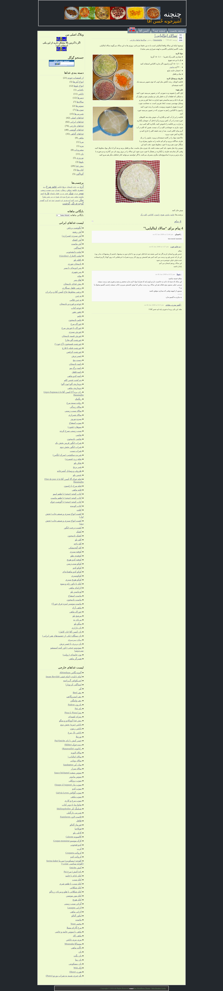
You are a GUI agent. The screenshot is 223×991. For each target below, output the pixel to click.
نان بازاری (77, 627)
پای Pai (78, 708)
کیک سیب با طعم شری (70, 883)
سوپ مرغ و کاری (73, 800)
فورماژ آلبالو (76, 824)
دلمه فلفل (77, 372)
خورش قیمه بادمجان (72, 336)
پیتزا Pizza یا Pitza (73, 712)
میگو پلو (78, 624)
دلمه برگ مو (76, 368)
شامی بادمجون (74, 439)
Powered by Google (61, 65)
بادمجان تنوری (75, 264)
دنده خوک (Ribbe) (73, 744)
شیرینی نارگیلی (74, 812)
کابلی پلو (77, 832)
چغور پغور (77, 312)
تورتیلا (79, 736)
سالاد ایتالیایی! (165, 35)
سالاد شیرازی (75, 415)
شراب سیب (76, 451)
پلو (54, 197)
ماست (81, 197)
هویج (162, 215)
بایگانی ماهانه (77, 215)
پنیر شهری (77, 272)
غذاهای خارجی (135, 40)
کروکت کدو (76, 856)
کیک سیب (77, 879)
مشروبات (79, 150)
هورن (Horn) (75, 972)
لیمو (42, 193)
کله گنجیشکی (75, 547)
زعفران (57, 190)
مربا (82, 142)
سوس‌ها (80, 106)
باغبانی (80, 89)
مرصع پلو (77, 616)
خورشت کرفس (74, 352)
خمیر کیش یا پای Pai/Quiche (68, 740)
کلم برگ (144, 215)
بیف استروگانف (74, 696)
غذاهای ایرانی (77, 122)
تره (44, 187)
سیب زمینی (46, 190)
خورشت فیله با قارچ (72, 348)
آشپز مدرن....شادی (173, 305)
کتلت (79, 510)
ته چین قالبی (75, 300)
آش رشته (77, 232)
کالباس (150, 215)
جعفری (80, 190)
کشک (52, 200)
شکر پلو (78, 463)
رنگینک (78, 399)
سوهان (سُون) (75, 427)
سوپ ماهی (76, 796)
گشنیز (42, 200)
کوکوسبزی (76, 575)
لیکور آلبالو (76, 915)
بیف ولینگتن (76, 700)
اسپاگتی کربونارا (74, 684)
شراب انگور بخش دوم (71, 447)
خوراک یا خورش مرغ (72, 328)
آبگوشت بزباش (74, 228)
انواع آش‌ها (78, 81)
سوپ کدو (77, 788)
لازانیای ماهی (75, 587)
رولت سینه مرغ (74, 403)
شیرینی (62, 193)
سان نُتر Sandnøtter (72, 764)
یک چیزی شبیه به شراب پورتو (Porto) (64, 975)
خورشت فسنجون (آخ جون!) (68, 344)
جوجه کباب (76, 308)
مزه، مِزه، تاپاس (74, 939)
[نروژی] (132, 30)
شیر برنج (77, 467)
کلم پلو (78, 539)
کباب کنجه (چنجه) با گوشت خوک (66, 502)
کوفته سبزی (76, 551)
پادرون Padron (75, 704)
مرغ (68, 197)
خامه (172, 215)
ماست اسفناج (75, 595)
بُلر (80, 688)
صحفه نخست (177, 30)
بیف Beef (77, 692)
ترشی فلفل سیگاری (72, 288)
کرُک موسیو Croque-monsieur (67, 840)
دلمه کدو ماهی (74, 376)
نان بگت (78, 955)
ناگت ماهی (76, 947)
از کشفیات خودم (76, 78)
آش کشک (77, 240)
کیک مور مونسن (74, 895)
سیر (81, 193)
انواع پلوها (79, 86)
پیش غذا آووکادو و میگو (70, 720)
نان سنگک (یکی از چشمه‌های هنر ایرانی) (62, 636)
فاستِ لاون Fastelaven (71, 816)
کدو (72, 200)
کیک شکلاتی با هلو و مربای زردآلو (65, 891)
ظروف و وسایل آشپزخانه (69, 471)
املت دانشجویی (74, 252)
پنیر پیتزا (46, 196)
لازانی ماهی (76, 911)
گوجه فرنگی (77, 203)
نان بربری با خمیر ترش (70, 644)
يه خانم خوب (175, 247)
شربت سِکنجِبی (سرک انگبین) (67, 455)
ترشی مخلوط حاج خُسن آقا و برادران (63, 292)
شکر (71, 193)
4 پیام (177, 221)
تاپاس (81, 94)
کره (62, 200)
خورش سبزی (75, 332)
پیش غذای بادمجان (72, 284)
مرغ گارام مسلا (74, 927)
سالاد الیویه (76, 752)
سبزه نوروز (76, 419)
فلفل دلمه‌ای (54, 193)
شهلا (178, 274)
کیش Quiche (75, 867)
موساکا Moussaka (73, 943)
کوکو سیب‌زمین (74, 563)
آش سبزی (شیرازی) (72, 236)
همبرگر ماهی (75, 658)
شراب (76, 193)
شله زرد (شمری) (73, 459)
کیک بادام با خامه (73, 875)
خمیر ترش (77, 356)
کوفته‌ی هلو (76, 555)
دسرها (80, 97)
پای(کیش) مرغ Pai (73, 871)
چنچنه (172, 14)
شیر (66, 193)
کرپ (79, 848)
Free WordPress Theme (141, 988)
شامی (79, 435)
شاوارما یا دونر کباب (72, 804)
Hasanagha (157, 40)
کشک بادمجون (75, 535)
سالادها (143, 40)
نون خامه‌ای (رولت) (72, 654)
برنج (64, 187)
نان (82, 154)
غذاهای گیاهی (77, 134)
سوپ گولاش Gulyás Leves (69, 792)
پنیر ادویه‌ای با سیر (73, 268)
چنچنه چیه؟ (159, 30)
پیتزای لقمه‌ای (75, 716)
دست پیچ (77, 360)
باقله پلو (78, 260)
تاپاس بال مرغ (75, 732)
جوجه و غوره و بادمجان (70, 304)
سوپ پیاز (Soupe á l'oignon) (68, 784)
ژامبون (157, 215)
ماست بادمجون (74, 599)
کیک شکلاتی (76, 887)
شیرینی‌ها (79, 114)
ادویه (78, 187)
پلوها (81, 162)
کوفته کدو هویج (74, 559)
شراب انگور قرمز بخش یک (68, 443)
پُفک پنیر (78, 280)
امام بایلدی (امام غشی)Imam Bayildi (64, 676)
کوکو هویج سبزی (73, 579)
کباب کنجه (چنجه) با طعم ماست (66, 498)
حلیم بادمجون (75, 320)
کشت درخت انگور (73, 527)
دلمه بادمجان (75, 364)
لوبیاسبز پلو (76, 591)
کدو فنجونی (76, 845)
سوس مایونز (75, 776)
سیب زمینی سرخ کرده (71, 431)
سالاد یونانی (76, 760)
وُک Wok (78, 967)
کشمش (57, 200)
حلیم (79, 316)
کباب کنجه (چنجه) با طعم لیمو (67, 494)
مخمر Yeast (76, 923)
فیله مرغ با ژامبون (73, 486)
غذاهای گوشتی (76, 130)
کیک (50, 200)
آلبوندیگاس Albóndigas (71, 672)
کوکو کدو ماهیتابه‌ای (72, 571)
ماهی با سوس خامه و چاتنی (68, 931)
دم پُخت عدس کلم (73, 380)
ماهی (81, 137)
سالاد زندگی (76, 407)
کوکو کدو (77, 567)
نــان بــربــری (75, 639)
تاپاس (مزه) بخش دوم (71, 724)
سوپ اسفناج (75, 423)
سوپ (52, 190)
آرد (82, 186)
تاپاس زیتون (76, 728)
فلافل (79, 820)
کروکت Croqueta (73, 852)
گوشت (66, 203)
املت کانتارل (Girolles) (70, 256)
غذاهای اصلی (77, 117)
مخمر (72, 197)
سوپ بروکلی (75, 780)
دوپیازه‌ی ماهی (74, 388)
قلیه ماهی (77, 490)
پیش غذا (79, 166)
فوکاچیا (78, 828)
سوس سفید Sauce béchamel (68, 772)
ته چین (78, 296)
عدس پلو (77, 475)
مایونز (172, 67)
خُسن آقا (144, 30)
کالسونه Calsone (74, 836)
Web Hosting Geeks (158, 988)
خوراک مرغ (76, 324)
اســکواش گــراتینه (72, 680)
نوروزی (80, 158)
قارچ (47, 193)
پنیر (52, 197)
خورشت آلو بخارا (73, 340)
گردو (46, 200)
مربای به (77, 619)
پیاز (81, 200)
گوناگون (80, 174)
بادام (74, 187)
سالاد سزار (76, 768)
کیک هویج (77, 899)
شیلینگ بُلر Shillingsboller (69, 808)
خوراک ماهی (75, 611)
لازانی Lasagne (74, 907)
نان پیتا (78, 959)
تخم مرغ (51, 186)
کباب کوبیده (76, 506)
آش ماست (76, 244)
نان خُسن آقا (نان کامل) (70, 631)
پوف (79, 276)
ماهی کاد (77, 935)
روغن (69, 190)
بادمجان (70, 187)
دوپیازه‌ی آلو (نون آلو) (71, 384)
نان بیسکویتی (75, 964)
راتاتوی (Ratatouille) (72, 748)
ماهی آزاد (77, 607)
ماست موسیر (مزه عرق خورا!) (67, 603)
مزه (82, 146)
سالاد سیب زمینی (73, 411)
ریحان (63, 190)
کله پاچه (78, 543)
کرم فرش (67, 200)
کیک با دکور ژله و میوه (71, 583)
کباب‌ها (80, 170)
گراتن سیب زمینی (73, 903)
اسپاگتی (78, 248)
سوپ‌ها (80, 109)
